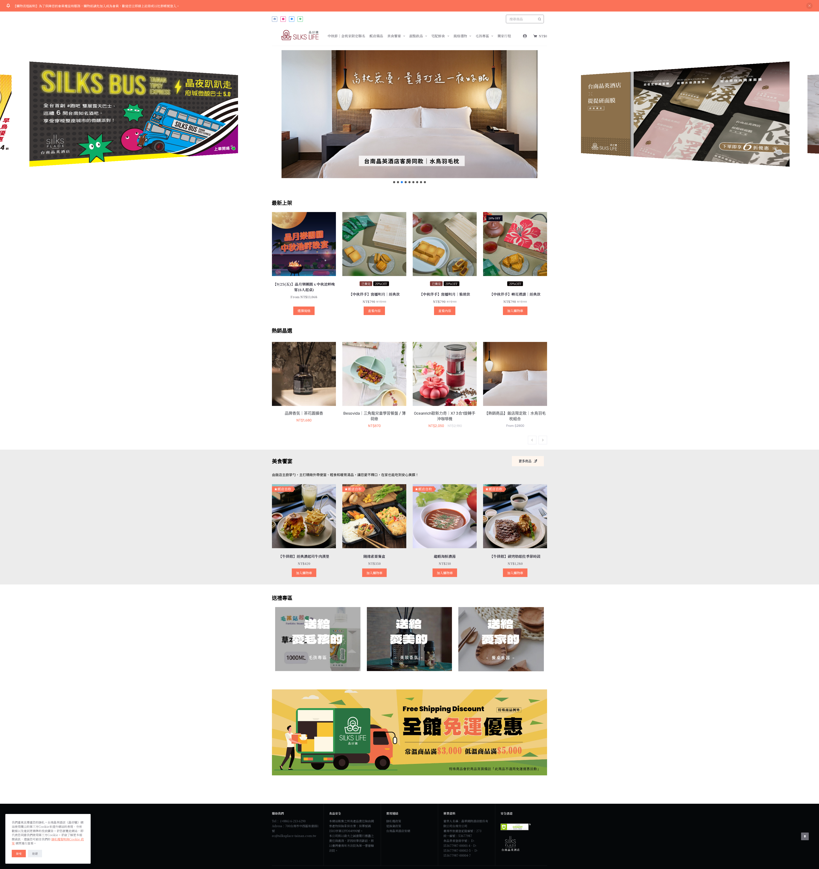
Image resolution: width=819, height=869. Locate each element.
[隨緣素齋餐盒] (374, 516)
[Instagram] (283, 19)
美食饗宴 (394, 35)
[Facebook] (274, 19)
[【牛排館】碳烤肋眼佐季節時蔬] (515, 516)
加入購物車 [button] (515, 310)
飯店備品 (376, 35)
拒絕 (35, 854)
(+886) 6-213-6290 (293, 821)
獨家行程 (504, 35)
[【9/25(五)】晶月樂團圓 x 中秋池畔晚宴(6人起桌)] (304, 244)
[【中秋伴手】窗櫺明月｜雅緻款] (445, 244)
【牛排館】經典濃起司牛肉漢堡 (304, 556)
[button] (409, 114)
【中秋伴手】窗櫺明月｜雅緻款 (444, 294)
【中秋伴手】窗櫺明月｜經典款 (374, 294)
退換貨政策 (393, 826)
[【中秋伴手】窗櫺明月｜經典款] (374, 244)
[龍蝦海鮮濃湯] (445, 516)
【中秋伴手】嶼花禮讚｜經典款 (515, 294)
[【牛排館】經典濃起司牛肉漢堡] (304, 516)
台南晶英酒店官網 (398, 831)
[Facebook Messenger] (291, 19)
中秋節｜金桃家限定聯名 (346, 35)
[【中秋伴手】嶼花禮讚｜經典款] (515, 244)
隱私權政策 (393, 821)
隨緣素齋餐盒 (374, 556)
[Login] (525, 36)
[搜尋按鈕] (539, 19)
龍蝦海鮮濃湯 (445, 556)
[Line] (300, 19)
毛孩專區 (482, 35)
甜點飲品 (416, 35)
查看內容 (374, 310)
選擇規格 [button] (304, 310)
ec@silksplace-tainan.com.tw (294, 836)
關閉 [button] (809, 6)
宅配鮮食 (438, 35)
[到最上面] (805, 836)
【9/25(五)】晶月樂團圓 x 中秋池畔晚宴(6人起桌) (304, 286)
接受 (19, 854)
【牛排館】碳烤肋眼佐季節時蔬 (515, 556)
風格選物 (460, 35)
